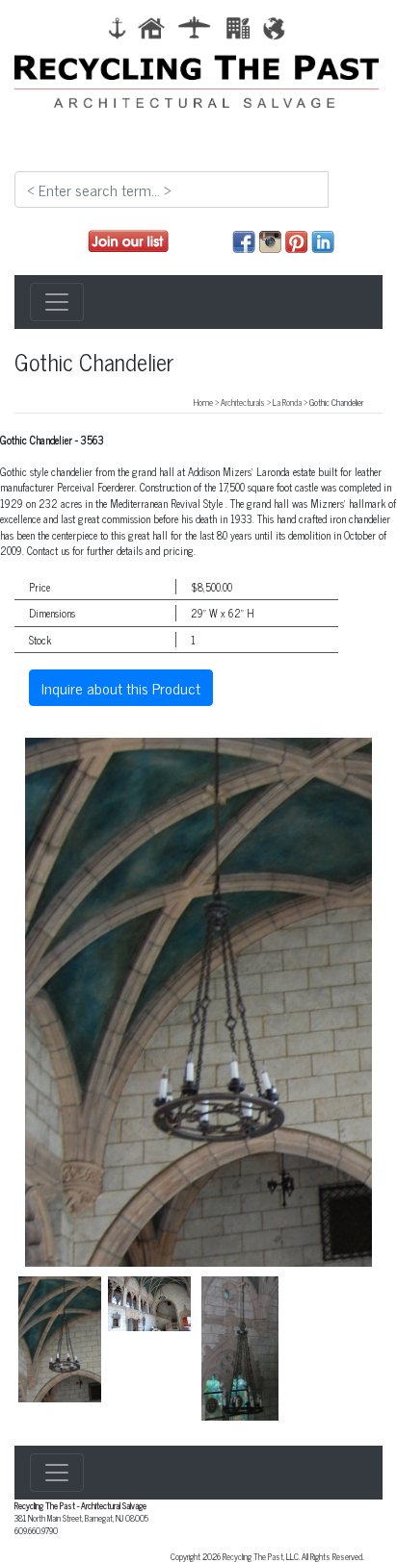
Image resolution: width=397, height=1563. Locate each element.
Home (203, 402)
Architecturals (243, 402)
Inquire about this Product (120, 687)
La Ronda (287, 402)
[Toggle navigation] (57, 302)
